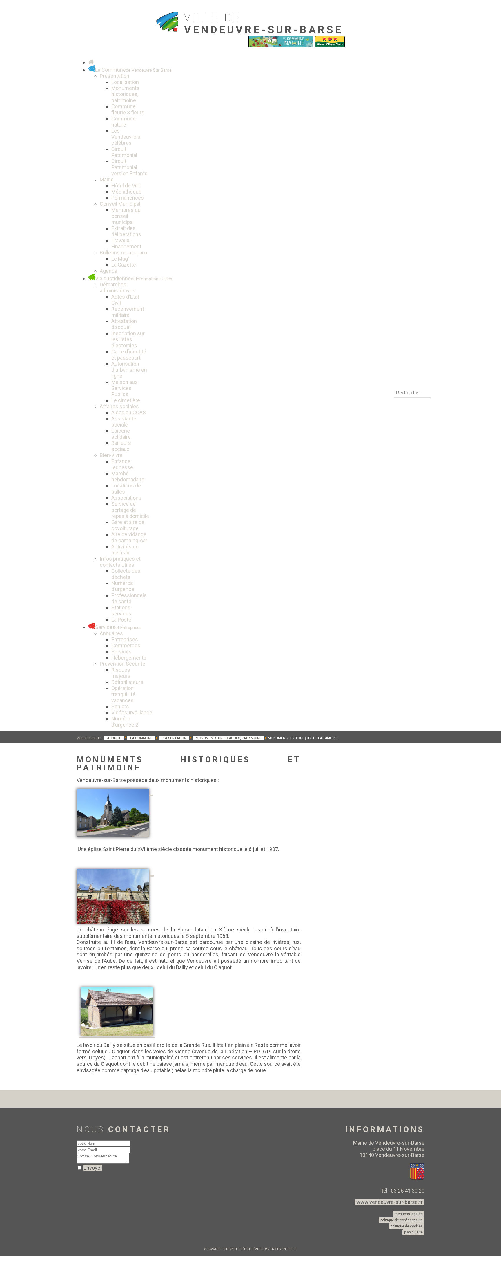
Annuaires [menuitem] (111, 633)
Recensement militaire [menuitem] (127, 312)
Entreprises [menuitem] (124, 639)
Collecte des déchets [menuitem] (125, 574)
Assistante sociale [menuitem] (123, 422)
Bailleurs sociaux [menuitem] (121, 446)
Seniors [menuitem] (120, 706)
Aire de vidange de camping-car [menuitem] (129, 537)
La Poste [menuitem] (121, 620)
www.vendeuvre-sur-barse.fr (389, 1202)
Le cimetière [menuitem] (125, 400)
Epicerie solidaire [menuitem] (121, 434)
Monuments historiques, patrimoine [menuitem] (125, 94)
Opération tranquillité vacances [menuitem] (123, 694)
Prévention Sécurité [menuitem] (122, 664)
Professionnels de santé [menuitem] (129, 598)
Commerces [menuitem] (125, 645)
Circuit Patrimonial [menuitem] (124, 152)
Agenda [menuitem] (108, 271)
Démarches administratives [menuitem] (117, 287)
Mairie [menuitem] (107, 179)
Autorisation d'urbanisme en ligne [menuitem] (129, 370)
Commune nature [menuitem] (123, 121)
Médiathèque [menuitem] (126, 192)
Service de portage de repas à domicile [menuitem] (130, 510)
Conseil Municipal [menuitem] (120, 204)
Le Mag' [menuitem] (120, 259)
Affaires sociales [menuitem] (119, 406)
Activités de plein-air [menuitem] (125, 549)
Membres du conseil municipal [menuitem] (126, 216)
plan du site (413, 1232)
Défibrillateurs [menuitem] (127, 682)
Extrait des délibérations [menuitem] (126, 231)
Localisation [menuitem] (125, 82)
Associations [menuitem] (126, 498)
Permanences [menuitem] (127, 198)
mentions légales (409, 1214)
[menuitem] (91, 62)
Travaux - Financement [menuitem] (126, 243)
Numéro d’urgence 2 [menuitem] (124, 722)
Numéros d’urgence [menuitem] (122, 586)
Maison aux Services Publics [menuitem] (124, 388)
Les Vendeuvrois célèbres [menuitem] (125, 137)
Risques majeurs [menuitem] (120, 673)
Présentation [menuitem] (114, 76)
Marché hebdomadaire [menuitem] (127, 476)
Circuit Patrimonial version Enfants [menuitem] (129, 167)
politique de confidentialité (401, 1220)
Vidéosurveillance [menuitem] (131, 712)
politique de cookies (407, 1226)
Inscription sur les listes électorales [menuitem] (128, 339)
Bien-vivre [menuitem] (111, 455)
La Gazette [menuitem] (123, 265)
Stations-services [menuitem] (121, 610)
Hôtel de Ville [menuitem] (126, 186)
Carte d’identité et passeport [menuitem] (128, 354)
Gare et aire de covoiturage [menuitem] (127, 525)
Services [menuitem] (121, 652)
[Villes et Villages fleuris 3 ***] (330, 46)
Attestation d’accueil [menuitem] (124, 324)
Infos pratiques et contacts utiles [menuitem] (120, 562)
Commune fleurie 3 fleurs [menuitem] (127, 109)
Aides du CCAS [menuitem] (128, 412)
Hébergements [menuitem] (128, 658)
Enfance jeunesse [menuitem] (122, 464)
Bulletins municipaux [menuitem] (124, 253)
